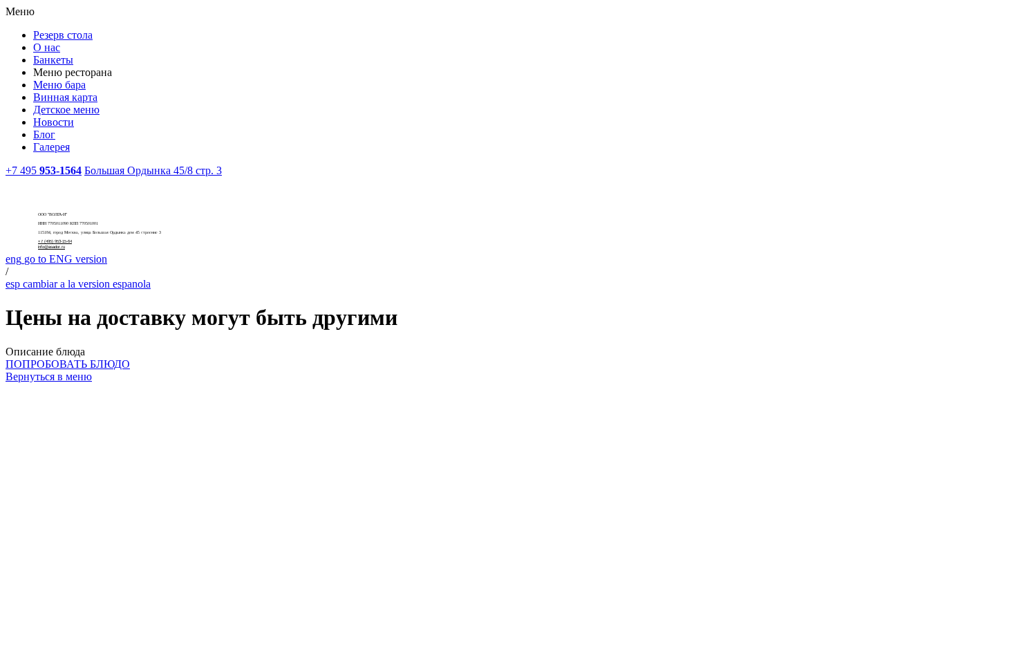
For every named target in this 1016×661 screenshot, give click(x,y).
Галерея (51, 147)
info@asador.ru (51, 247)
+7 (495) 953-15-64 (55, 241)
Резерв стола (63, 35)
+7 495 (44, 170)
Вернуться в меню (49, 376)
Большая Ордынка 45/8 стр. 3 (153, 170)
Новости (53, 122)
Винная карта (65, 97)
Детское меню (66, 109)
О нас (46, 47)
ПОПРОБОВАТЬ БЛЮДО (68, 364)
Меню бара (59, 85)
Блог (44, 134)
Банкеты (53, 60)
